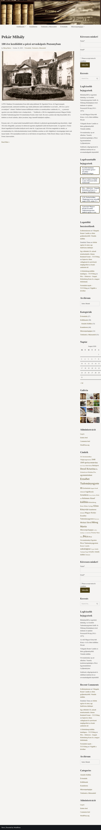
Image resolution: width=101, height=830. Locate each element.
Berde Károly (89, 465)
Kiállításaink (84, 320)
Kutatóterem (33, 27)
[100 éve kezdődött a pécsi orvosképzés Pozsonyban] (37, 76)
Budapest (95, 465)
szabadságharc (85, 549)
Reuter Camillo (84, 546)
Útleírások (87, 554)
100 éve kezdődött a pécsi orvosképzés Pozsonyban (31, 43)
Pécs (85, 536)
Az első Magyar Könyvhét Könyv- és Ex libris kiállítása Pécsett (89, 117)
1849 (82, 463)
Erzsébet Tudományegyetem (89, 483)
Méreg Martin (7, 48)
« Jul (81, 383)
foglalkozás (89, 492)
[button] (25, 26)
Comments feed (85, 441)
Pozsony (93, 532)
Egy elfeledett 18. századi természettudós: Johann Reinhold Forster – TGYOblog (90, 253)
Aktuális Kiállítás (86, 324)
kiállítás (84, 502)
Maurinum (96, 519)
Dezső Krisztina (87, 469)
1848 (93, 459)
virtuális (91, 552)
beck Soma (82, 465)
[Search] (97, 78)
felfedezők (82, 492)
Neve (3, 827)
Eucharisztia (86, 488)
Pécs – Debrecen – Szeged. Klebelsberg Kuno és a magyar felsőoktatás (89, 279)
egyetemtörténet (86, 475)
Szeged (92, 549)
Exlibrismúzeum (85, 230)
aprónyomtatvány (91, 463)
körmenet (82, 513)
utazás (96, 549)
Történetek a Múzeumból (49, 27)
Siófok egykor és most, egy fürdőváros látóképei (88, 245)
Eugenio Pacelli (94, 488)
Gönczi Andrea (92, 495)
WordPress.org (84, 445)
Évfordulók (63, 27)
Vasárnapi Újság (84, 552)
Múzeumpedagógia (86, 331)
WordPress (17, 827)
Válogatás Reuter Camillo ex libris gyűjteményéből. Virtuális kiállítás (89, 126)
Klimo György (88, 506)
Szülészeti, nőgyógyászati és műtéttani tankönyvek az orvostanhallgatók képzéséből (89, 149)
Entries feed (84, 437)
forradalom (84, 495)
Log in (82, 434)
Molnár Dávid (85, 522)
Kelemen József (88, 498)
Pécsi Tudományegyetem (89, 543)
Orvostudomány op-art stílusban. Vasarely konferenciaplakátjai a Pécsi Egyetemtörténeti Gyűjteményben (88, 138)
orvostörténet (88, 532)
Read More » (5, 142)
